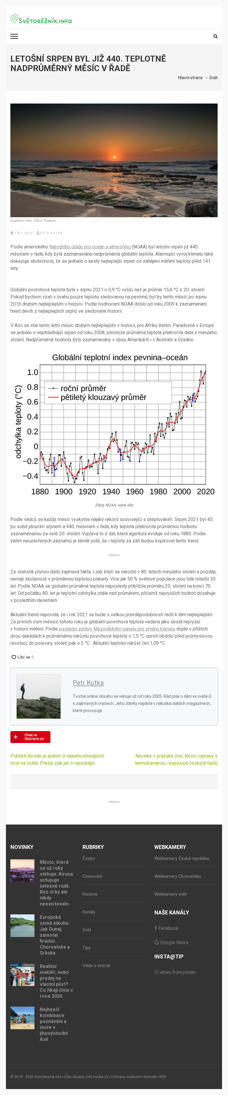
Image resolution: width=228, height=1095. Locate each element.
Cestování (92, 876)
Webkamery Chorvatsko (177, 876)
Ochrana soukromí (126, 1077)
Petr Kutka (51, 233)
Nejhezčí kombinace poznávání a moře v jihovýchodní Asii (54, 1024)
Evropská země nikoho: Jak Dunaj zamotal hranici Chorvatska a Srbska (55, 935)
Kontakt (150, 1077)
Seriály (89, 912)
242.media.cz (97, 1077)
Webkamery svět (170, 894)
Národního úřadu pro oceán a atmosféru (90, 247)
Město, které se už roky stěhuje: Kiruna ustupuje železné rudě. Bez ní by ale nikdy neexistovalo (56, 883)
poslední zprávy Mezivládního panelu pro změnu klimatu (117, 629)
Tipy (87, 947)
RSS (162, 1077)
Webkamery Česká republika (181, 858)
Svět (87, 930)
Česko (89, 858)
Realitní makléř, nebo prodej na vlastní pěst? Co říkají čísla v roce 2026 (56, 981)
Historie (90, 894)
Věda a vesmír (96, 965)
